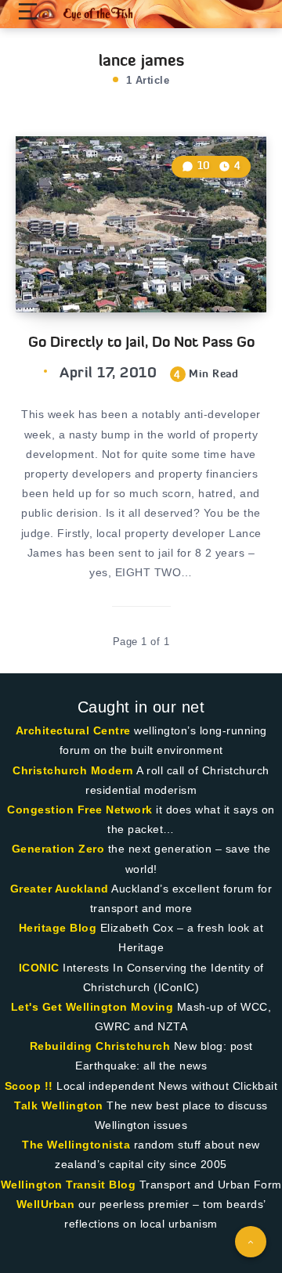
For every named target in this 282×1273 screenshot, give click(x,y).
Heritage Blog (58, 927)
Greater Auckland (59, 888)
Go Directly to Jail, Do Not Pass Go (141, 342)
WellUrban (45, 1204)
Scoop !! (29, 1086)
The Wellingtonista (76, 1144)
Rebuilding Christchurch (100, 1046)
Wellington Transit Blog (68, 1184)
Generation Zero (58, 848)
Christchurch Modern (73, 770)
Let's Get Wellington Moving (92, 1007)
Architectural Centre (73, 730)
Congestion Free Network (80, 809)
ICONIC (39, 967)
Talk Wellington (58, 1105)
